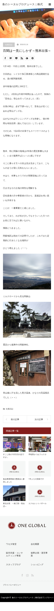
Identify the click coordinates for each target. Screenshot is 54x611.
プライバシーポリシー (12, 585)
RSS (32, 575)
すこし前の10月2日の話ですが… (13, 455)
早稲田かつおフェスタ (37, 454)
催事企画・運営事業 (39, 554)
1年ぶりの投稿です (36, 479)
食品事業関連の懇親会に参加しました (14, 480)
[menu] (50, 4)
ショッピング (37, 564)
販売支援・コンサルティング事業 (14, 554)
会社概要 (35, 544)
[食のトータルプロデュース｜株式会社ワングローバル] (27, 527)
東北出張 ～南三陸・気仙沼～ (14, 505)
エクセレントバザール (37, 503)
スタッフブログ (13, 564)
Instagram (27, 575)
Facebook (22, 575)
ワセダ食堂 (11, 544)
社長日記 (8, 44)
